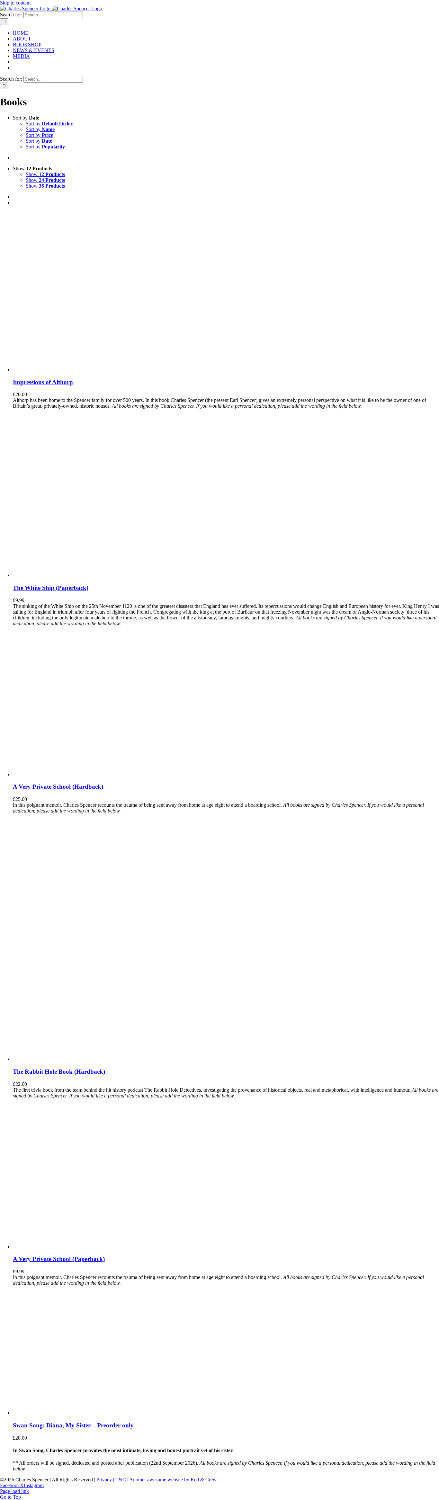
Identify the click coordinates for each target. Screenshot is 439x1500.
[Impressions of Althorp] (93, 369)
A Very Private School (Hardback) (58, 786)
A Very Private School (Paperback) (59, 1259)
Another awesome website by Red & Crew (173, 1479)
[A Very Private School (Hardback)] (61, 774)
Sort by (49, 123)
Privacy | (105, 1479)
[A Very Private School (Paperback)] (61, 1246)
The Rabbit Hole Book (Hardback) (59, 1071)
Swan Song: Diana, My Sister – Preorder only (73, 1425)
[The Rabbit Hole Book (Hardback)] (93, 1059)
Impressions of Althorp (43, 382)
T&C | (122, 1479)
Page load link (14, 1491)
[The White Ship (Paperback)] (77, 575)
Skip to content (15, 2)
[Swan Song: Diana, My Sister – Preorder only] (54, 1413)
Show (45, 174)
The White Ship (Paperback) (50, 587)
